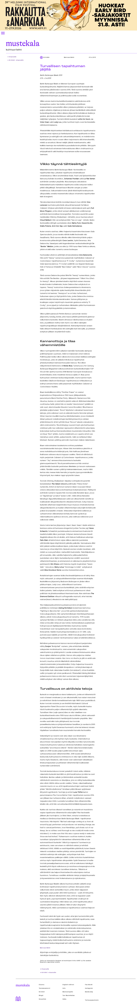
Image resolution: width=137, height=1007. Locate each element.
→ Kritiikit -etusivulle (15, 60)
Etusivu (41, 984)
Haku (64, 999)
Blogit (41, 995)
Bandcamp (89, 992)
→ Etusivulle (11, 57)
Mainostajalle (68, 992)
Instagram (89, 988)
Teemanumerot (44, 988)
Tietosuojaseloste (92, 1000)
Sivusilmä (42, 999)
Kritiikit (42, 992)
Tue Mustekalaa (69, 995)
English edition (68, 984)
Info (64, 988)
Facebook (89, 984)
